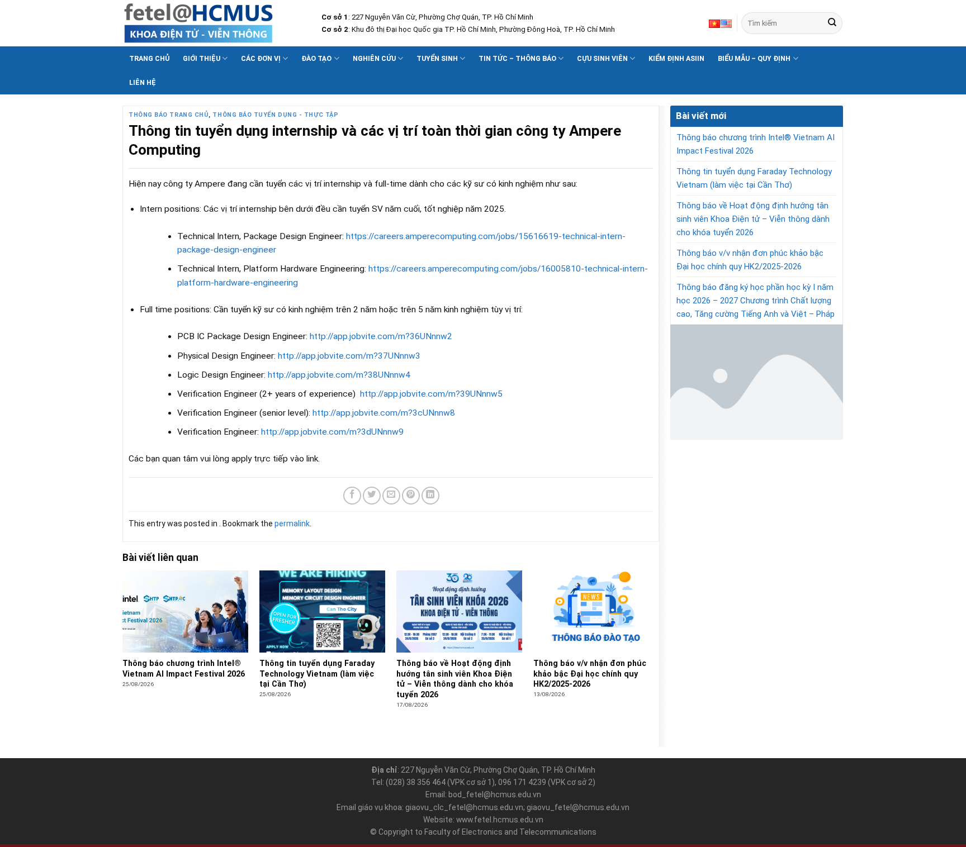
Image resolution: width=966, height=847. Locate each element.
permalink (292, 523)
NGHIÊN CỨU (374, 58)
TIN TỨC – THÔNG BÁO (517, 58)
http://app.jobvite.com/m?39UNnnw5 (431, 394)
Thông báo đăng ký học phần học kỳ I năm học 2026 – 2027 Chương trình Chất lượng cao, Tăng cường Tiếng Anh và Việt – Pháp (755, 300)
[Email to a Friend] (391, 496)
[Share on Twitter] (372, 496)
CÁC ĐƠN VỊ (261, 58)
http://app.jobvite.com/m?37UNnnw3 (349, 356)
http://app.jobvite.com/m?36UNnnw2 (381, 336)
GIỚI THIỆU (201, 58)
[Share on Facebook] (352, 496)
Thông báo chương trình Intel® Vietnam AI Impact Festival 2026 (755, 144)
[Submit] (832, 23)
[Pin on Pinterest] (411, 496)
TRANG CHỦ (149, 58)
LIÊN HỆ (142, 82)
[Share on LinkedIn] (430, 496)
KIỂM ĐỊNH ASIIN (676, 58)
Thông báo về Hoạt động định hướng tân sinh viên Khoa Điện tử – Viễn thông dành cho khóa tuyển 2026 (753, 219)
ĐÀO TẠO (316, 58)
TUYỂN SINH (437, 58)
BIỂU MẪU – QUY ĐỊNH (754, 58)
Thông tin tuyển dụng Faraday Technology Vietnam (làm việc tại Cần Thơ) (754, 178)
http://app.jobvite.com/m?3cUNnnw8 (383, 413)
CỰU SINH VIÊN (602, 58)
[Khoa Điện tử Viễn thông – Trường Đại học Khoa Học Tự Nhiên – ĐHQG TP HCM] (213, 23)
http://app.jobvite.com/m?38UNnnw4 (339, 375)
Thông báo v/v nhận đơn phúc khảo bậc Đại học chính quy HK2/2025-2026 (749, 260)
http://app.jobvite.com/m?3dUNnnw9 (332, 432)
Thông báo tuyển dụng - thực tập (275, 114)
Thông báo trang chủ (169, 114)
